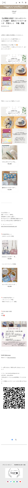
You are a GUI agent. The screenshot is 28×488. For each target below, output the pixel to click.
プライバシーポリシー (7, 464)
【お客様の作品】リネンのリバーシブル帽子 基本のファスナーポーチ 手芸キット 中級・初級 (13, 20)
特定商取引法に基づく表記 (20, 464)
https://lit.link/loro (11, 357)
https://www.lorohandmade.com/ (9, 226)
